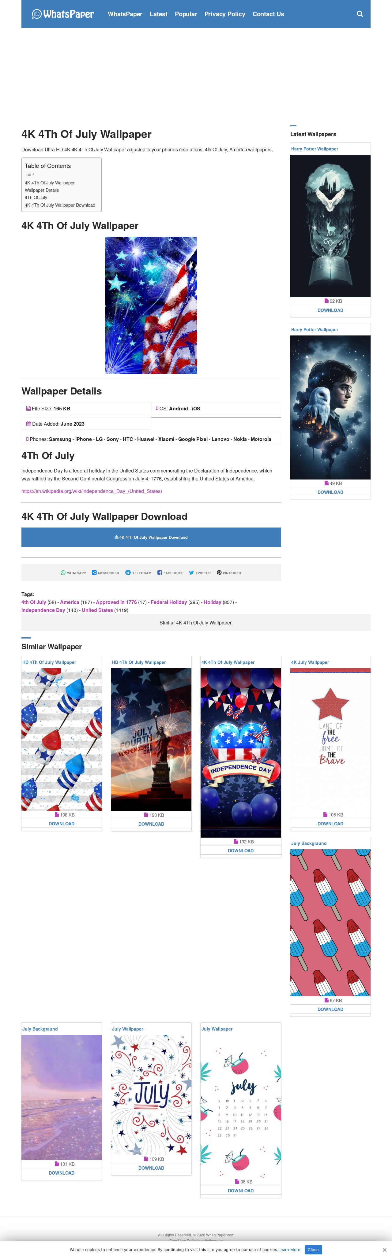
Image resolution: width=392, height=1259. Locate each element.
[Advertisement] (196, 76)
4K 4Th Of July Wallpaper (50, 182)
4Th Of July (36, 197)
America (70, 601)
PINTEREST (232, 573)
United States (98, 609)
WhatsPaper (125, 13)
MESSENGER (108, 573)
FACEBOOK (173, 573)
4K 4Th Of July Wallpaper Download (60, 205)
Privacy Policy (225, 13)
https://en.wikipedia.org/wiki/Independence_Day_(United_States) (91, 490)
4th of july (34, 601)
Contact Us (268, 13)
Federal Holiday (169, 601)
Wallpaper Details (42, 190)
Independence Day (43, 609)
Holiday (213, 601)
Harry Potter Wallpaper (314, 149)
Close (313, 1249)
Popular (186, 13)
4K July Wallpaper (310, 662)
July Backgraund (309, 843)
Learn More (289, 1249)
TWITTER (203, 573)
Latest (159, 13)
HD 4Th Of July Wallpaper (49, 662)
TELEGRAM (141, 573)
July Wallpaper (127, 1029)
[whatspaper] (62, 13)
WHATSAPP (76, 573)
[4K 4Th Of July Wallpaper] (151, 304)
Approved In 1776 (117, 601)
